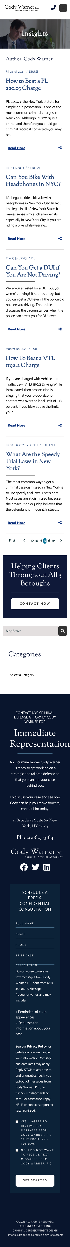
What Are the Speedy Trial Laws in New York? (33, 461)
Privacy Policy (37, 1046)
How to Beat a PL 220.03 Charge (27, 84)
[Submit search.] (62, 631)
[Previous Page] (24, 541)
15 (36, 540)
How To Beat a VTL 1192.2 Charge (30, 362)
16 (40, 540)
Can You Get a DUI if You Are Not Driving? (33, 271)
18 (49, 540)
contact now (35, 603)
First (12, 540)
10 (32, 540)
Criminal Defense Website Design (35, 1231)
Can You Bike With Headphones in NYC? (33, 181)
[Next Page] (61, 541)
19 (53, 540)
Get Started (35, 1180)
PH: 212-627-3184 (35, 837)
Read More (16, 148)
